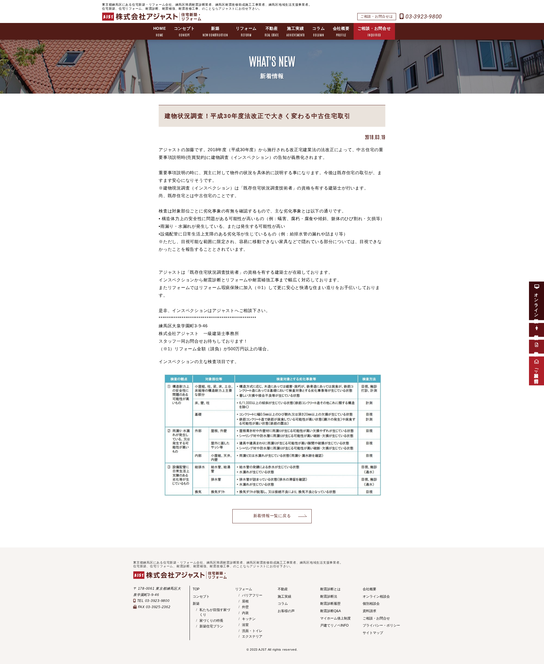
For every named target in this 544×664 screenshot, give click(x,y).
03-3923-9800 (423, 16)
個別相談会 (371, 604)
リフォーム (246, 31)
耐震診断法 (328, 596)
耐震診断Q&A (330, 611)
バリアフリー (252, 595)
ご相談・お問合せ (374, 31)
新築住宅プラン (211, 626)
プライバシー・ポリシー (381, 625)
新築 (215, 31)
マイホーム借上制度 (335, 618)
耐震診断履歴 (330, 604)
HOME (159, 31)
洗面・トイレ (252, 631)
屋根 (245, 601)
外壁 (245, 607)
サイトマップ (373, 633)
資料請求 (369, 611)
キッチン (249, 619)
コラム (318, 31)
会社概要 (341, 31)
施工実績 (295, 31)
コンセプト (184, 31)
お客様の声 (286, 611)
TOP (196, 589)
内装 (245, 613)
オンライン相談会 (376, 596)
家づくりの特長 (211, 621)
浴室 (245, 625)
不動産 (272, 31)
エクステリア (252, 636)
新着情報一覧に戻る (272, 516)
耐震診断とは (330, 589)
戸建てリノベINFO (334, 625)
